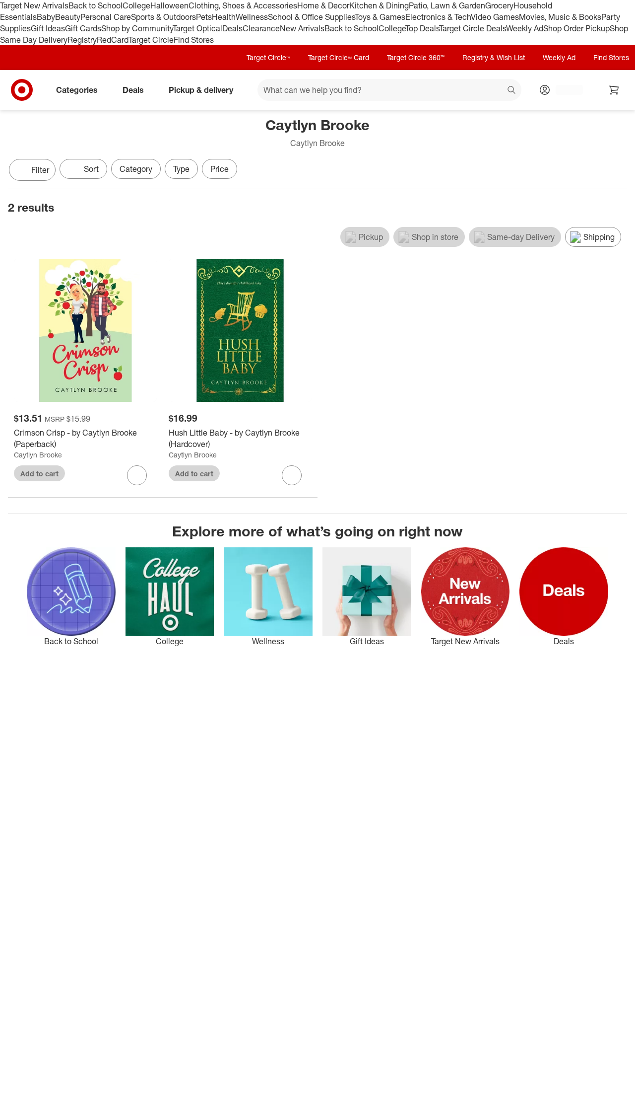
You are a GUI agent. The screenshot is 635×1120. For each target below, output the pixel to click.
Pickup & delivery (201, 90)
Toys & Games (380, 17)
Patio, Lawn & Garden (447, 5)
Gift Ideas (48, 28)
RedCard (112, 40)
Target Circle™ (268, 57)
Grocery (499, 5)
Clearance (261, 28)
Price (219, 169)
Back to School (95, 5)
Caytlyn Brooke (38, 454)
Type (181, 169)
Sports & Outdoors (163, 17)
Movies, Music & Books (560, 17)
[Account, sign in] (564, 90)
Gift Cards (83, 28)
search (512, 91)
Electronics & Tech (438, 17)
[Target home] (22, 90)
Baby (46, 17)
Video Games (495, 17)
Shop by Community (137, 28)
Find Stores (194, 40)
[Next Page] (617, 171)
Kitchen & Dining (379, 5)
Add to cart (39, 473)
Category (136, 169)
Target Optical (197, 28)
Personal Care (105, 17)
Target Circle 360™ (415, 57)
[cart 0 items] (614, 90)
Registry (82, 40)
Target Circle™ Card (338, 57)
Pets (204, 17)
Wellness (252, 17)
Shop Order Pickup (576, 28)
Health (224, 17)
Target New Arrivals (34, 5)
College (136, 5)
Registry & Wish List (493, 57)
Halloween (169, 5)
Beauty (67, 17)
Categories (77, 90)
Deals (232, 28)
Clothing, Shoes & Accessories (243, 5)
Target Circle (151, 40)
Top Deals (422, 28)
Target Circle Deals (472, 28)
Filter (40, 170)
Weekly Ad (524, 28)
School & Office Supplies (311, 17)
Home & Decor (323, 5)
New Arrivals (302, 28)
